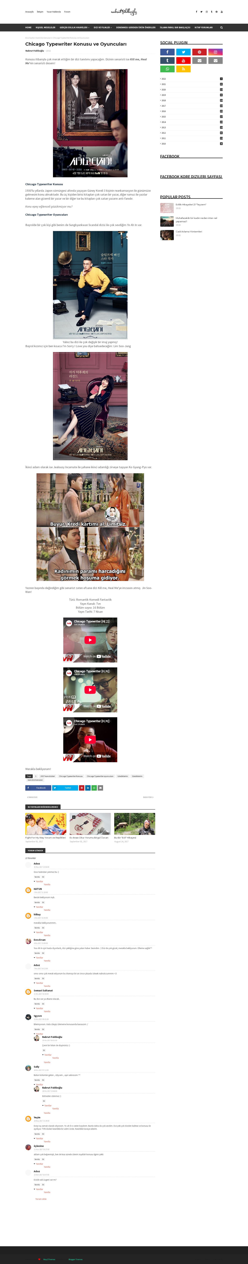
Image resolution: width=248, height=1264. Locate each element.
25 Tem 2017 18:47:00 (41, 1175)
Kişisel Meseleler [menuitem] (45, 27)
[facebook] (196, 12)
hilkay (37, 914)
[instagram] (207, 12)
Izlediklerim (123, 776)
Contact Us (218, 1259)
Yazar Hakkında (54, 11)
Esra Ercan (40, 939)
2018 (192, 100)
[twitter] (201, 12)
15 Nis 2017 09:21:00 (41, 1019)
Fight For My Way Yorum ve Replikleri (45, 837)
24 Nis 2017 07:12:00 (41, 1070)
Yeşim (37, 1117)
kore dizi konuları (43, 38)
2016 (192, 111)
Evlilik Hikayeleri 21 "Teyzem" (191, 204)
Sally (36, 1066)
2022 (192, 78)
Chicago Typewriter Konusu (71, 776)
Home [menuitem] (28, 27)
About (207, 1259)
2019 (192, 95)
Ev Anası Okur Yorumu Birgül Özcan (89, 837)
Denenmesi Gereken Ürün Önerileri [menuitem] (136, 27)
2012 (192, 132)
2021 (192, 84)
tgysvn (38, 1015)
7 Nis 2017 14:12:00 (41, 968)
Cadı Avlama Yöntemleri (189, 231)
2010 (192, 143)
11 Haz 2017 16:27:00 (41, 1149)
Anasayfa (29, 11)
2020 (192, 89)
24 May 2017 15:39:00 (41, 1121)
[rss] (183, 69)
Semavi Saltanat (43, 990)
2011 (192, 138)
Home (198, 1259)
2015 (192, 116)
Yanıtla (37, 877)
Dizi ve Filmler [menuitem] (102, 27)
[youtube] (221, 12)
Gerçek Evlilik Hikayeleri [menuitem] (73, 27)
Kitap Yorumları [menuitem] (204, 27)
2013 (192, 127)
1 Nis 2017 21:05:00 (41, 918)
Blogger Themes (75, 1259)
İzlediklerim (137, 776)
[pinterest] (216, 12)
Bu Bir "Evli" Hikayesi (125, 837)
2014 (192, 122)
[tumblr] (211, 12)
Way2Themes (49, 1259)
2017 (192, 105)
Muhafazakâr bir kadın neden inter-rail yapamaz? (196, 220)
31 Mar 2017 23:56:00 (41, 867)
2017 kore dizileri (47, 776)
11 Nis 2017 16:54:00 (41, 994)
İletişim (40, 11)
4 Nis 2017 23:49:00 (41, 943)
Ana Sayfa (29, 38)
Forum (67, 11)
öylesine (39, 1146)
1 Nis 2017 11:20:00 (41, 892)
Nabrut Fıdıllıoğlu (34, 50)
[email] (199, 60)
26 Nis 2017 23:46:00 (49, 1091)
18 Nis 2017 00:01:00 (49, 1040)
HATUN (38, 888)
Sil (43, 877)
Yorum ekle (41, 1198)
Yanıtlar (39, 881)
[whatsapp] (167, 69)
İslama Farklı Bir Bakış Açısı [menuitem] (175, 27)
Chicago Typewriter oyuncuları (100, 776)
